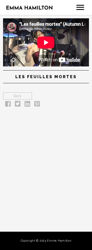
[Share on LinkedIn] (27, 105)
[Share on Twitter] (17, 105)
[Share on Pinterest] (37, 105)
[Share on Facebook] (8, 105)
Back (17, 96)
